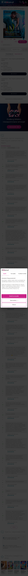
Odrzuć (14, 304)
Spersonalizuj (13, 300)
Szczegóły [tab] (13, 273)
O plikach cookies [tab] (22, 273)
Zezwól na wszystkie (14, 296)
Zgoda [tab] (4, 273)
